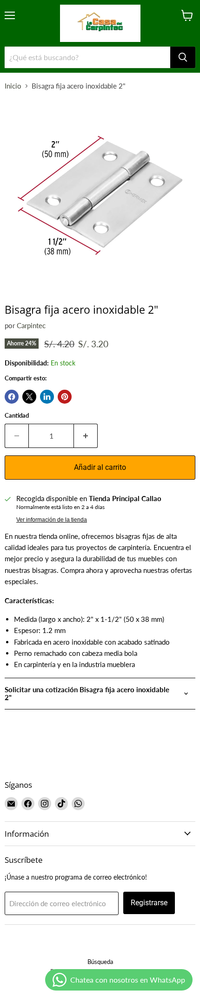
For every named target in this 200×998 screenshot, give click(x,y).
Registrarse (149, 902)
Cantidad (17, 415)
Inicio (13, 86)
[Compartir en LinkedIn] (47, 397)
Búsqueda (100, 961)
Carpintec (31, 325)
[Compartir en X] (29, 397)
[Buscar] (182, 57)
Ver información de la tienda (51, 519)
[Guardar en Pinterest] (65, 397)
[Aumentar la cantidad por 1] (86, 436)
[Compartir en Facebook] (12, 397)
